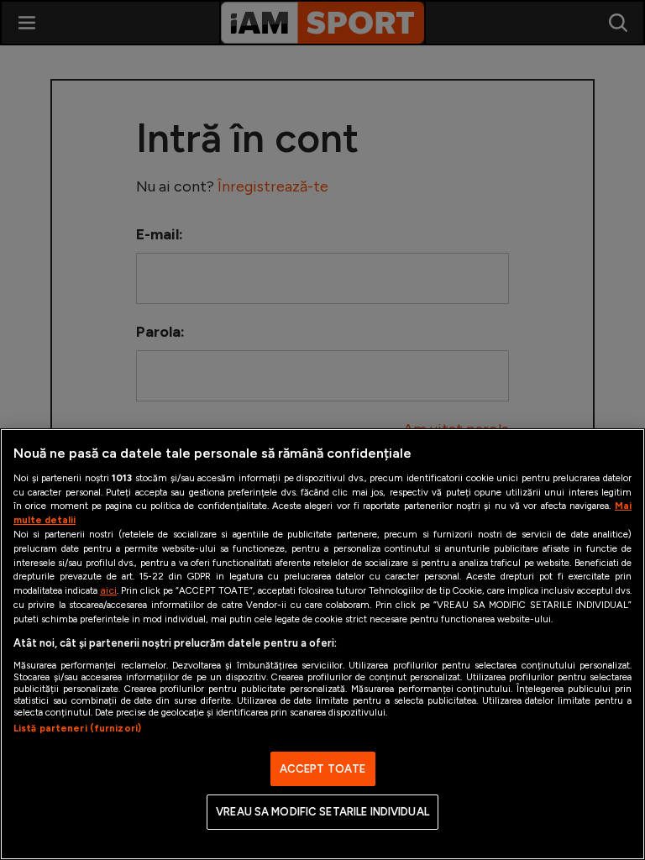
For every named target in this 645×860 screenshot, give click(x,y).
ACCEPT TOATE (323, 769)
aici (108, 590)
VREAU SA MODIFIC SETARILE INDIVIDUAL (322, 811)
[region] (322, 644)
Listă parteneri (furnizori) (77, 728)
